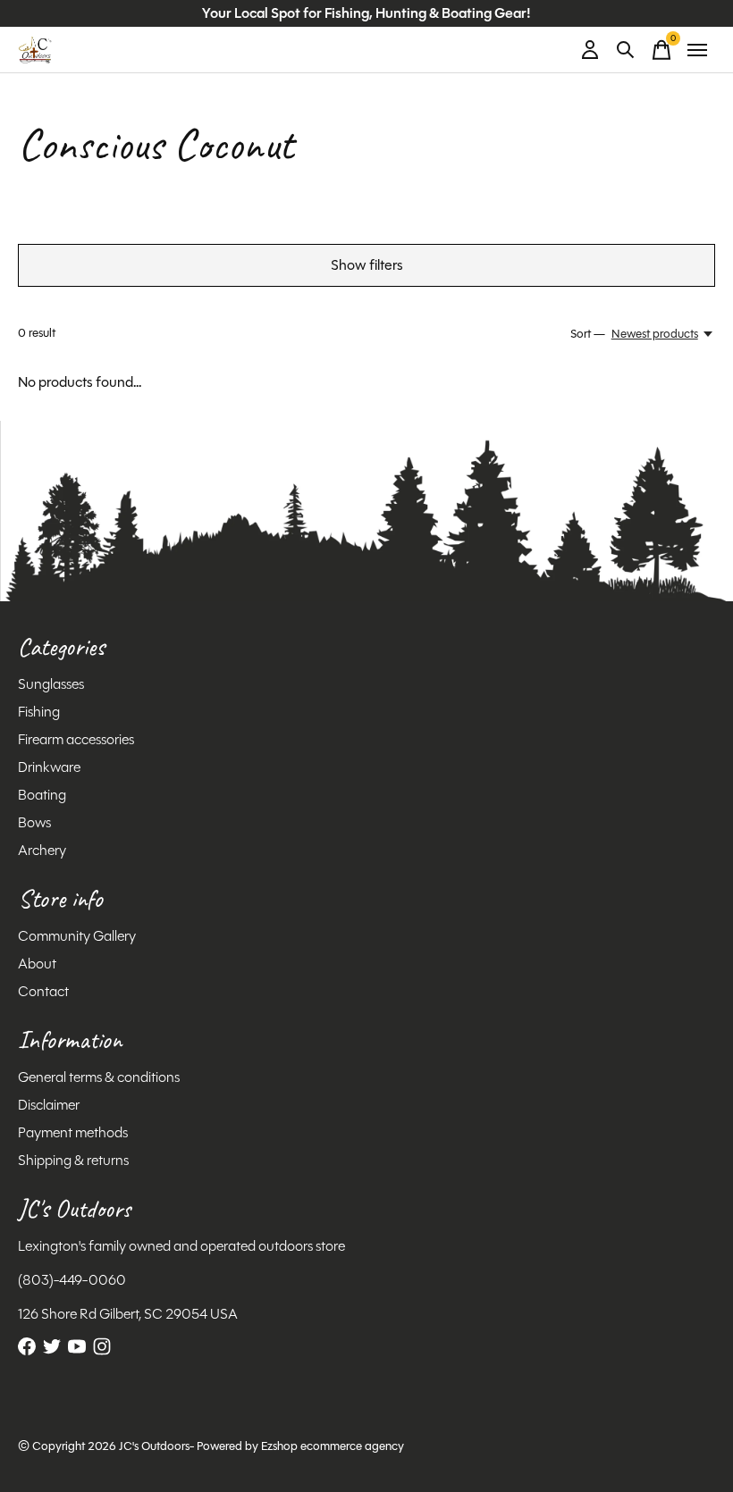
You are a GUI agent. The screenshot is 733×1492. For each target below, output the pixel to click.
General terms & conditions (99, 1077)
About (37, 963)
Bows (34, 822)
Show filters (367, 265)
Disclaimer (49, 1104)
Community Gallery (77, 936)
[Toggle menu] (697, 50)
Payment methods (73, 1132)
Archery (42, 850)
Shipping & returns (73, 1160)
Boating (42, 794)
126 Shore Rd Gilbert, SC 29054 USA (128, 1313)
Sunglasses (51, 684)
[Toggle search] (626, 50)
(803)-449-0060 (72, 1280)
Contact (43, 991)
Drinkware (49, 767)
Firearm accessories (76, 739)
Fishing (39, 711)
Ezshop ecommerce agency (332, 1446)
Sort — (587, 333)
